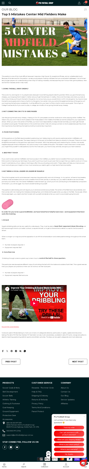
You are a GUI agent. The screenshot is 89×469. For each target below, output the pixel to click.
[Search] (9, 3)
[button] (83, 463)
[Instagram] (11, 447)
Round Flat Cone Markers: (10, 327)
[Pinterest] (12, 351)
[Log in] (79, 3)
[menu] (3, 3)
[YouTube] (17, 447)
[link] (23, 465)
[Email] (20, 351)
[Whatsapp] (25, 351)
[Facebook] (3, 351)
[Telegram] (16, 351)
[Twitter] (7, 351)
